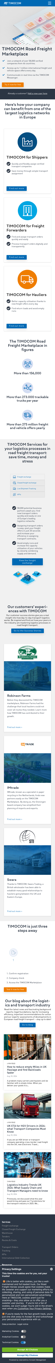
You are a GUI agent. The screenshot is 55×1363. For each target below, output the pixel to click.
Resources (7, 1265)
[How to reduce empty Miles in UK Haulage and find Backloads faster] (27, 1047)
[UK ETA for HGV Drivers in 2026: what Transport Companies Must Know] (27, 1106)
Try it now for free (12, 85)
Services (6, 1222)
